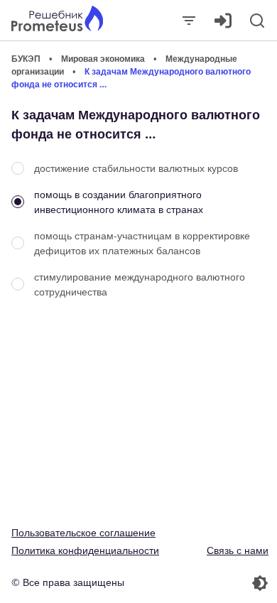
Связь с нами (237, 550)
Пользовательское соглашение (83, 532)
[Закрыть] (188, 20)
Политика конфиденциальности (85, 550)
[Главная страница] (57, 20)
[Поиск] (257, 20)
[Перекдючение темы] (204, 583)
